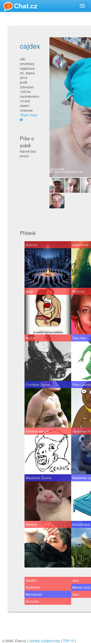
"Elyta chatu (28, 115)
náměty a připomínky (44, 640)
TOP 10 (68, 640)
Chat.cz (25, 5)
